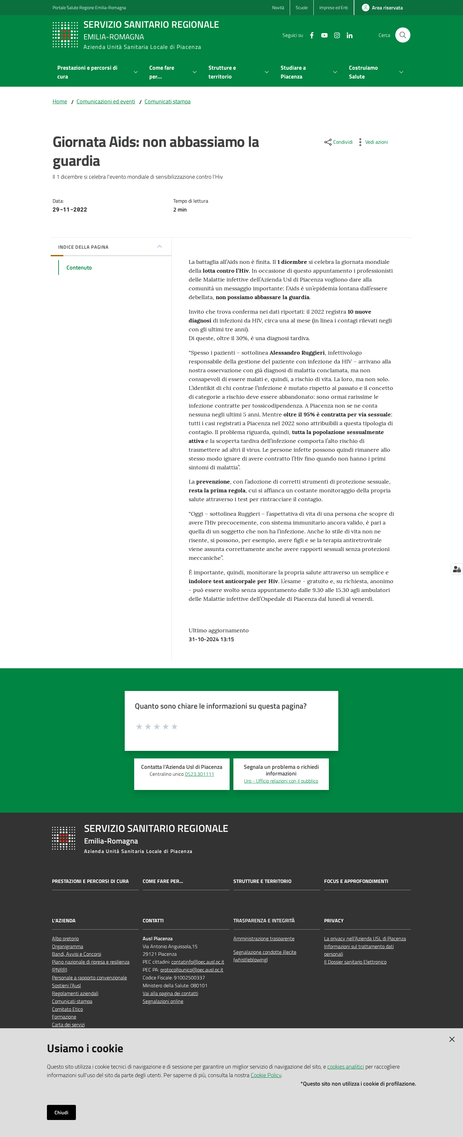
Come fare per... (163, 881)
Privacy (334, 920)
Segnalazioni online (163, 1001)
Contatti (153, 920)
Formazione (64, 1016)
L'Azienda (64, 920)
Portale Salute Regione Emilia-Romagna (89, 7)
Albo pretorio (65, 938)
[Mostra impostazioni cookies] (457, 569)
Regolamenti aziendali (75, 993)
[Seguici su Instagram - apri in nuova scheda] (334, 34)
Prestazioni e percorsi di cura (90, 881)
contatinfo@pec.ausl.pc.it (197, 962)
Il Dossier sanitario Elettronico (355, 962)
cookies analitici (345, 1066)
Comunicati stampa (168, 101)
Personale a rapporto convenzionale (89, 977)
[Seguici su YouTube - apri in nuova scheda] (322, 34)
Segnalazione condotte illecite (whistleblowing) (264, 956)
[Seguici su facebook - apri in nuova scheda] (309, 34)
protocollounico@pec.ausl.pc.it (191, 969)
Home (60, 101)
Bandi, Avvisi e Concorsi (76, 954)
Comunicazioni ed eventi (106, 101)
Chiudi (61, 1112)
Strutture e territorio (262, 881)
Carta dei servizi (68, 1024)
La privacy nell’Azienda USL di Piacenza (365, 938)
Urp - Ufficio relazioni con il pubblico (281, 781)
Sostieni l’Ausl (66, 985)
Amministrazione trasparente (263, 938)
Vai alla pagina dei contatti (170, 993)
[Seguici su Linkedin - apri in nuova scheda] (347, 34)
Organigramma (67, 946)
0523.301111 (199, 774)
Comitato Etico (67, 1009)
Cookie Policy (266, 1075)
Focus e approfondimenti (356, 881)
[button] (402, 35)
